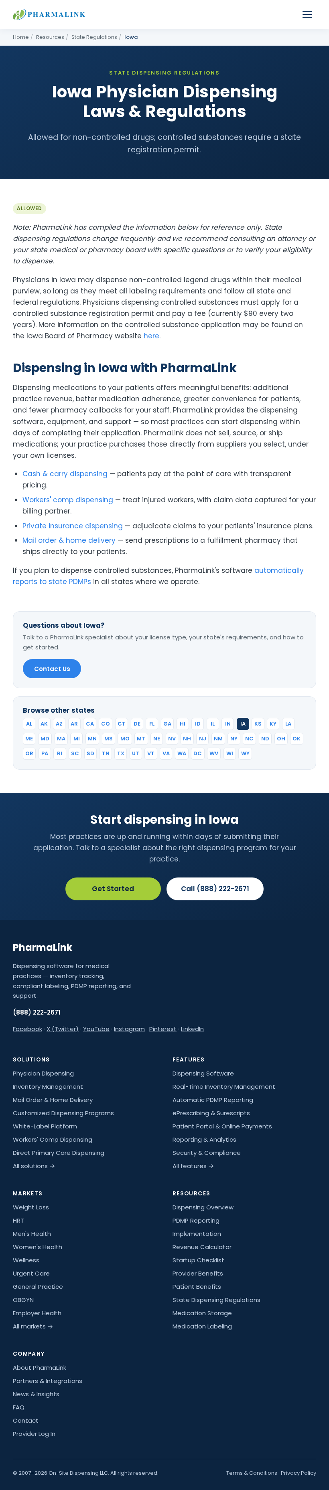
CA (90, 724)
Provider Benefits (198, 1273)
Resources (50, 37)
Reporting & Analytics (204, 1139)
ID (198, 724)
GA (167, 724)
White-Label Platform (45, 1126)
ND (265, 738)
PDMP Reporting (196, 1220)
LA (288, 724)
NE (156, 738)
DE (137, 724)
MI (76, 738)
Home (21, 37)
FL (151, 724)
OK (296, 738)
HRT (18, 1220)
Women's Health (37, 1247)
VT (150, 753)
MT (141, 738)
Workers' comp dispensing (67, 500)
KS (258, 724)
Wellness (26, 1260)
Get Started (113, 889)
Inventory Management (48, 1086)
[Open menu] (307, 14)
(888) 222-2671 (36, 1012)
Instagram (129, 1029)
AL (29, 724)
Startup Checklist (198, 1260)
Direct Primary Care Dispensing (58, 1152)
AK (44, 724)
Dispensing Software (203, 1073)
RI (59, 753)
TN (106, 753)
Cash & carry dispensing (65, 474)
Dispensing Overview (203, 1207)
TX (120, 753)
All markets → (33, 1326)
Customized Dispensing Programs (63, 1113)
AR (74, 724)
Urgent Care (31, 1273)
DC (197, 753)
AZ (59, 724)
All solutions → (34, 1166)
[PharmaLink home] (49, 14)
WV (213, 753)
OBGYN (23, 1300)
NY (234, 738)
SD (90, 753)
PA (44, 753)
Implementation (197, 1233)
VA (166, 753)
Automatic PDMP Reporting (213, 1100)
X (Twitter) (63, 1029)
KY (273, 724)
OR (29, 753)
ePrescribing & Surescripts (211, 1113)
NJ (202, 738)
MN (92, 738)
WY (245, 753)
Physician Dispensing (43, 1073)
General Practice (38, 1286)
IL (213, 724)
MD (45, 738)
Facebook (27, 1029)
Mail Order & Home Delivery (53, 1100)
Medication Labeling (202, 1326)
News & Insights (36, 1394)
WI (229, 753)
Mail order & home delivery (69, 540)
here (151, 336)
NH (187, 738)
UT (135, 753)
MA (61, 738)
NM (218, 738)
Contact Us (52, 669)
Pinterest (163, 1029)
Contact (26, 1420)
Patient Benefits (197, 1286)
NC (249, 738)
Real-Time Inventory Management (224, 1086)
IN (228, 724)
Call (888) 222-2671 (215, 889)
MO (125, 738)
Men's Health (32, 1233)
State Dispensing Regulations (216, 1300)
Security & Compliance (207, 1152)
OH (281, 738)
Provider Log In (34, 1433)
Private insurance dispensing (72, 526)
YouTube (96, 1029)
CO (105, 724)
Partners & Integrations (47, 1381)
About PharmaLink (39, 1367)
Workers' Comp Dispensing (52, 1139)
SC (75, 753)
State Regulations (94, 37)
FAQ (18, 1407)
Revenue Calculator (202, 1247)
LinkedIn (192, 1029)
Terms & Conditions (251, 1473)
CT (122, 724)
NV (172, 738)
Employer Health (37, 1313)
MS (108, 738)
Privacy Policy (298, 1473)
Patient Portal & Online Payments (222, 1126)
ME (29, 738)
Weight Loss (31, 1207)
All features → (193, 1166)
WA (181, 753)
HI (182, 724)
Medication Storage (202, 1313)
